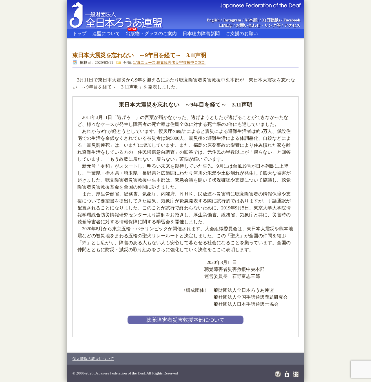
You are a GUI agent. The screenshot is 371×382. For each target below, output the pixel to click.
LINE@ (225, 25)
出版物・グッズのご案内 (151, 32)
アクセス (292, 25)
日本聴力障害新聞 (201, 33)
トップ (79, 33)
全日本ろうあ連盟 (121, 14)
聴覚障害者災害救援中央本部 (181, 62)
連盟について (106, 33)
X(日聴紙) (271, 20)
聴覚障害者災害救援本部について (185, 320)
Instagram (232, 20)
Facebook (291, 20)
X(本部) (252, 20)
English (213, 20)
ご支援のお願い (241, 33)
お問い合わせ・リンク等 (258, 25)
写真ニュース (144, 62)
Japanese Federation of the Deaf (260, 5)
